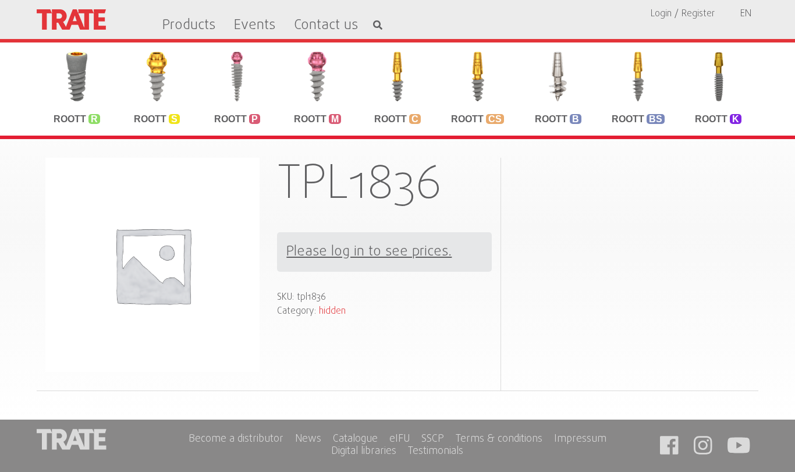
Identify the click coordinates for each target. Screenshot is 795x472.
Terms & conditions (499, 440)
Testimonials (435, 452)
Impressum (580, 440)
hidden (332, 311)
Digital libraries (363, 452)
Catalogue (355, 440)
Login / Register (683, 14)
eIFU (399, 440)
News (308, 440)
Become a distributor (236, 440)
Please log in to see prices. (369, 252)
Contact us (326, 26)
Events (254, 26)
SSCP (432, 440)
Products (188, 26)
